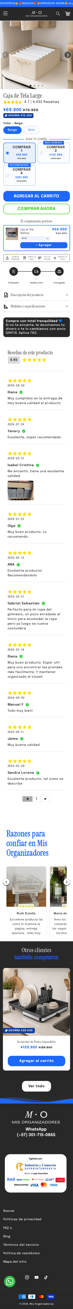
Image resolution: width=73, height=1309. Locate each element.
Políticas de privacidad (22, 1219)
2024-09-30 (16, 698)
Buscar (9, 1211)
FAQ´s (7, 1228)
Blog (7, 1236)
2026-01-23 (16, 519)
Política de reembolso (21, 1253)
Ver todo (36, 1086)
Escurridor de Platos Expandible (36, 1042)
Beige (12, 130)
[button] (58, 13)
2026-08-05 (16, 385)
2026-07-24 (16, 424)
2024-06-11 (16, 732)
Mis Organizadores (42, 1304)
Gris (31, 130)
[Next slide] (40, 1078)
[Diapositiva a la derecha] (67, 55)
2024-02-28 (16, 766)
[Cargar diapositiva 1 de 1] (31, 86)
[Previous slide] (33, 1078)
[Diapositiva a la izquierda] (5, 55)
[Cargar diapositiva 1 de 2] (35, 86)
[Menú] (5, 13)
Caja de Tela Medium (27, 231)
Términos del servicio (21, 1245)
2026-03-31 (16, 458)
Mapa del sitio (15, 1261)
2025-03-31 (16, 596)
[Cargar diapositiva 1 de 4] (42, 86)
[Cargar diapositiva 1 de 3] (38, 86)
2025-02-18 (16, 649)
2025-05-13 (16, 557)
